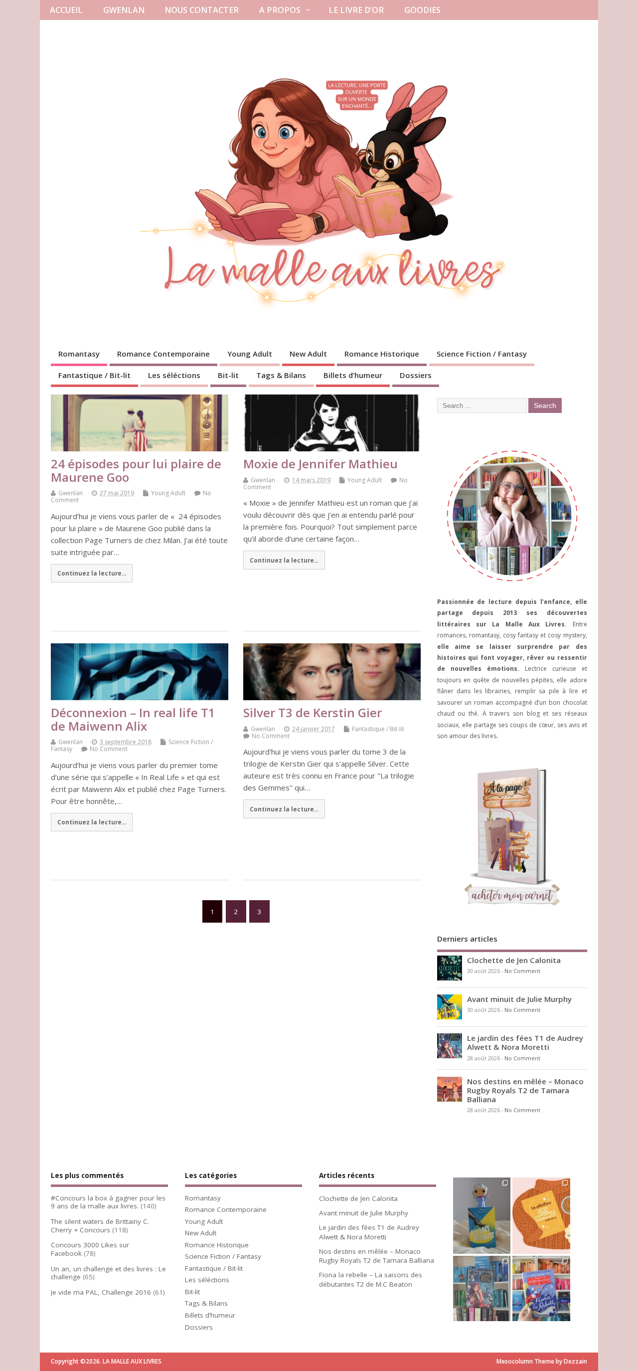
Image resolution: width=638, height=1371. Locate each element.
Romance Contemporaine (163, 354)
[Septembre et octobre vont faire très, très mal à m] (541, 1215)
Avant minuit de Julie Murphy (519, 999)
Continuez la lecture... (91, 573)
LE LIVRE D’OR (356, 9)
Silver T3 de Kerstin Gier (312, 712)
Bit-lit (228, 375)
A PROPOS (280, 9)
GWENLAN (124, 9)
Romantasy (79, 354)
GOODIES (422, 9)
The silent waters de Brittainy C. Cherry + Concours (100, 1225)
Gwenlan (70, 493)
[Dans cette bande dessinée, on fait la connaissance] (481, 1294)
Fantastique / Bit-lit (94, 375)
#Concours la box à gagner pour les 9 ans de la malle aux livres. (108, 1202)
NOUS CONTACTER (201, 9)
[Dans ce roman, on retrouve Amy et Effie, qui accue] (541, 1294)
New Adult (308, 354)
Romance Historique (381, 354)
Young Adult (249, 354)
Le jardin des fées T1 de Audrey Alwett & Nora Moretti (525, 1042)
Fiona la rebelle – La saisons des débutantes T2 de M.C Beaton (370, 1279)
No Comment (109, 749)
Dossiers (416, 375)
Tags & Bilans (281, 375)
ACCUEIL (66, 9)
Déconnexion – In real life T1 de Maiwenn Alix (133, 719)
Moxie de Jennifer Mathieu (320, 463)
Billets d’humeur (352, 375)
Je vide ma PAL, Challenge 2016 (101, 1292)
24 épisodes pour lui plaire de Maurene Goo (136, 470)
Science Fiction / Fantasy (482, 354)
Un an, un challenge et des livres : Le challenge (108, 1273)
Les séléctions (174, 375)
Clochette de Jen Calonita (514, 960)
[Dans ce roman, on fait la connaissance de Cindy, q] (481, 1215)
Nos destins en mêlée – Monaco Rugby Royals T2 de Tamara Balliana (525, 1090)
